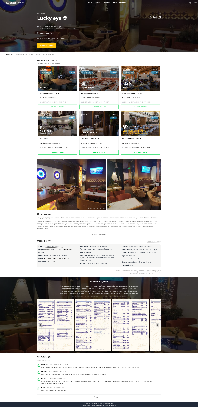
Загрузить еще (99, 397)
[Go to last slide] (40, 184)
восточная (47, 258)
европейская (56, 258)
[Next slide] (157, 184)
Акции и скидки (110, 3)
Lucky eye (51, 261)
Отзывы (38, 54)
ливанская (65, 258)
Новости (122, 3)
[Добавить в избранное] (160, 13)
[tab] (88, 208)
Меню (31, 54)
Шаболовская (67, 250)
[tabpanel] (71, 184)
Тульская (47, 250)
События (98, 3)
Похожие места (21, 54)
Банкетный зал (48, 54)
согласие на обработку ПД (109, 405)
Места (90, 3)
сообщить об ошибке (154, 242)
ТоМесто (11, 2)
